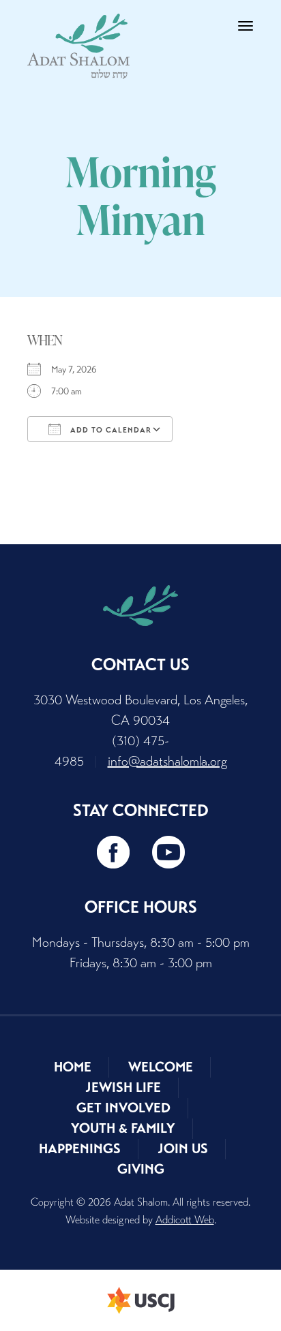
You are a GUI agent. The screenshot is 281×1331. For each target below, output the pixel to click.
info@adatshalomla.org (167, 761)
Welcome (160, 1067)
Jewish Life (123, 1087)
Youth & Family (123, 1128)
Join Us (183, 1148)
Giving (140, 1169)
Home (72, 1067)
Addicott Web (185, 1219)
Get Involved (123, 1107)
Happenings (80, 1148)
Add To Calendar (109, 430)
